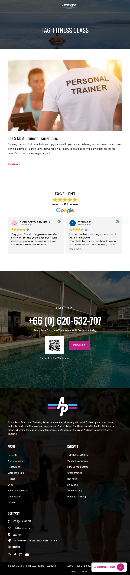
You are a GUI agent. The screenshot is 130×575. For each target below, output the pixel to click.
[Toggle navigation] (72, 6)
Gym (10, 485)
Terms (72, 571)
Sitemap (82, 571)
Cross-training (74, 473)
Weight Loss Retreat (78, 461)
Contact (12, 502)
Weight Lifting (74, 490)
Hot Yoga (72, 479)
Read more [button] (75, 249)
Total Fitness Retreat (78, 455)
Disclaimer (90, 566)
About (71, 566)
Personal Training (76, 496)
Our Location (14, 496)
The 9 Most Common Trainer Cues (33, 138)
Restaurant (14, 467)
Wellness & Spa (16, 473)
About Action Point (18, 490)
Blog (79, 566)
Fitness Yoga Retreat (78, 467)
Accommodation (17, 461)
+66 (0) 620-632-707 (65, 320)
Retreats (12, 455)
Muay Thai (72, 485)
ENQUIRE (79, 345)
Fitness (11, 479)
